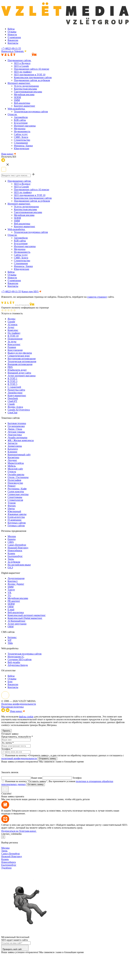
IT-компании (14, 520)
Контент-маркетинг (24, 105)
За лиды (12, 341)
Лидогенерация (16, 578)
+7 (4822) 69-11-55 (11, 48)
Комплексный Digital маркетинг (25, 618)
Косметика (13, 457)
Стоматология (15, 500)
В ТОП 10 (13, 335)
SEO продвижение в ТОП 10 (29, 74)
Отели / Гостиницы (18, 477)
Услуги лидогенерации (26, 86)
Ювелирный (14, 511)
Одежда (12, 471)
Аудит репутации (17, 623)
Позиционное (15, 338)
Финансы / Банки (23, 145)
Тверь (11, 559)
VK (9, 592)
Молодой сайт (15, 468)
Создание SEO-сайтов (20, 659)
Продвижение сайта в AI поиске (31, 69)
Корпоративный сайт (19, 454)
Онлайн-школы (16, 474)
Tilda (10, 643)
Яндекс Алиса (15, 407)
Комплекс (13, 330)
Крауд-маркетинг (17, 395)
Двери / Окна (15, 429)
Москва (12, 536)
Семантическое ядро (19, 355)
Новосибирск (15, 550)
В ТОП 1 (12, 378)
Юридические (21, 148)
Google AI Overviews (19, 409)
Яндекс (12, 318)
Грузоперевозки (16, 426)
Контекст (13, 581)
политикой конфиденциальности (19, 758)
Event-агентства (16, 517)
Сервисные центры (18, 494)
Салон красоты (16, 491)
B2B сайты (20, 120)
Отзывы (12, 31)
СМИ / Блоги (21, 137)
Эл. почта (6, 742)
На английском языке (19, 564)
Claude (11, 404)
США (11, 542)
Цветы (11, 508)
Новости (12, 34)
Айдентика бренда (18, 665)
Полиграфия (14, 480)
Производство (15, 483)
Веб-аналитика (22, 103)
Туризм (12, 502)
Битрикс (12, 637)
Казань (11, 553)
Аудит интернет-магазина (22, 375)
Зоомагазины (15, 446)
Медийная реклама (24, 94)
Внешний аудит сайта (19, 372)
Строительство (22, 140)
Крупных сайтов (17, 522)
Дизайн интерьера (17, 437)
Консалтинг (14, 344)
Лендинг (12, 460)
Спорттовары (15, 497)
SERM (17, 97)
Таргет (11, 589)
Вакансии (13, 40)
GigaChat (12, 412)
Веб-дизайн (14, 662)
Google (11, 321)
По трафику (14, 333)
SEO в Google (21, 66)
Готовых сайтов (16, 525)
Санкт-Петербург (17, 544)
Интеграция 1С (16, 656)
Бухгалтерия (20, 123)
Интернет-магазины (25, 125)
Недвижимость (22, 131)
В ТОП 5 (12, 384)
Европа (12, 539)
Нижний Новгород (18, 547)
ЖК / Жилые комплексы (21, 440)
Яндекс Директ (16, 584)
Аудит (11, 327)
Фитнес (12, 505)
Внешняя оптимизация (20, 364)
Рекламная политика (12, 706)
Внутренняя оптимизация (22, 358)
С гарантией (14, 387)
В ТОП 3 (12, 381)
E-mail (11, 609)
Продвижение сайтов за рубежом (32, 80)
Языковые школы (17, 514)
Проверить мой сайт (13, 949)
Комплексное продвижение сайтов (33, 77)
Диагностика (15, 434)
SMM (17, 100)
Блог (10, 681)
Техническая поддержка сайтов (31, 111)
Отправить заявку (47, 758)
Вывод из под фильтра (20, 353)
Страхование (21, 142)
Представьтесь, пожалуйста (16, 736)
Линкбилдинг (15, 392)
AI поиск (12, 324)
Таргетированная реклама (28, 91)
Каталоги (13, 449)
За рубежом (14, 562)
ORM (10, 606)
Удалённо (6, 867)
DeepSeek (13, 398)
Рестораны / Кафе (17, 488)
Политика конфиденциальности (18, 704)
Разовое (12, 347)
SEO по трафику (23, 71)
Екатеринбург (15, 556)
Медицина (19, 128)
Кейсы (11, 28)
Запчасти (12, 443)
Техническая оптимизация (22, 361)
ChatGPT (12, 401)
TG (9, 595)
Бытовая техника (17, 423)
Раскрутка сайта (16, 389)
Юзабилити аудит (17, 370)
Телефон (5, 749)
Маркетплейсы (16, 463)
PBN (10, 367)
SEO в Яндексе (22, 63)
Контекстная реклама (25, 88)
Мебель (12, 466)
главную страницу (97, 296)
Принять (6, 731)
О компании (14, 37)
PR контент (14, 601)
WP (9, 640)
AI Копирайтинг (17, 621)
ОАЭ (10, 567)
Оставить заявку (36, 784)
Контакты (13, 43)
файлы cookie (26, 716)
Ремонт (12, 485)
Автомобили (21, 117)
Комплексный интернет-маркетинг (27, 615)
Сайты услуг (21, 134)
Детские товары (16, 431)
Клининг (12, 451)
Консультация (15, 350)
